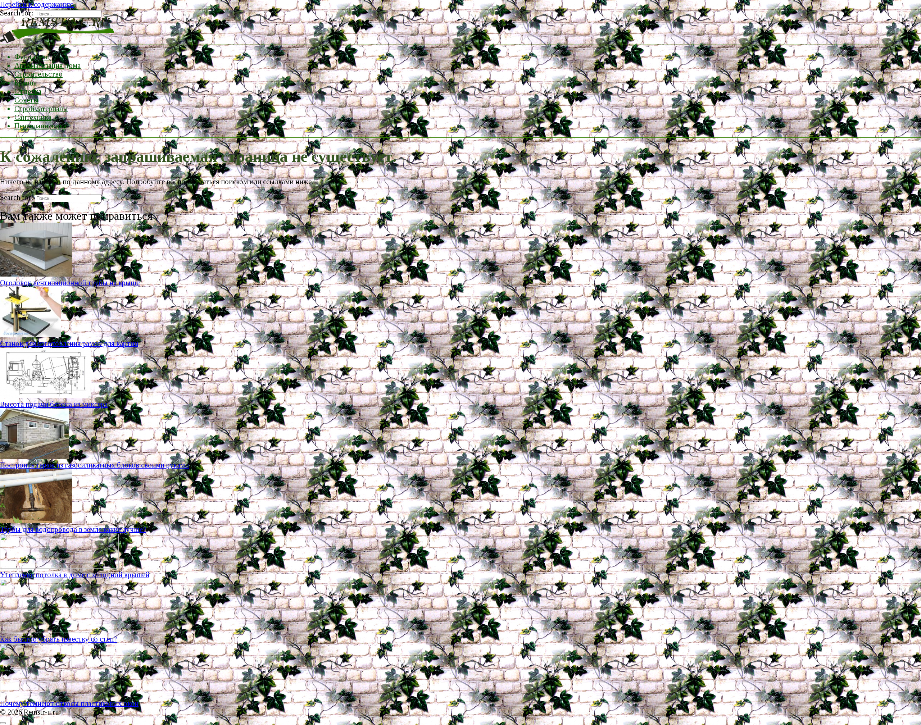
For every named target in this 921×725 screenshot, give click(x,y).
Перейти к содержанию (37, 4)
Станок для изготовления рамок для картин (69, 343)
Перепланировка (40, 126)
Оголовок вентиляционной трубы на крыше (70, 283)
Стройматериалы (41, 109)
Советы (26, 100)
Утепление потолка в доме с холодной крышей (74, 575)
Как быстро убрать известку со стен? (58, 639)
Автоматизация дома (47, 65)
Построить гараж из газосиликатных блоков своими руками (94, 465)
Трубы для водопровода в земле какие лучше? (73, 529)
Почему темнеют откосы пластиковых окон (69, 703)
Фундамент (32, 57)
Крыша (25, 83)
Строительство (38, 74)
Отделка (27, 91)
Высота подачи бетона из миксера (54, 404)
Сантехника (32, 117)
